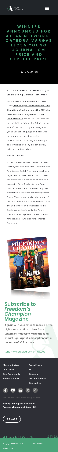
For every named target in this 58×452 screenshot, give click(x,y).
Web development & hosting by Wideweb (22, 397)
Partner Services (42, 378)
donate (14, 419)
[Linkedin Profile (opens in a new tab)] (20, 390)
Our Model (8, 369)
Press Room (35, 365)
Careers (33, 374)
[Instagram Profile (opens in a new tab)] (35, 390)
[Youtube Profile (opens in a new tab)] (12, 390)
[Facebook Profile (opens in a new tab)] (5, 390)
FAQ (31, 369)
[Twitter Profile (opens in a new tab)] (27, 390)
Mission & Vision (11, 365)
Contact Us (35, 383)
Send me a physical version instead (29, 351)
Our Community (11, 374)
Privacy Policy (8, 448)
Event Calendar (11, 378)
